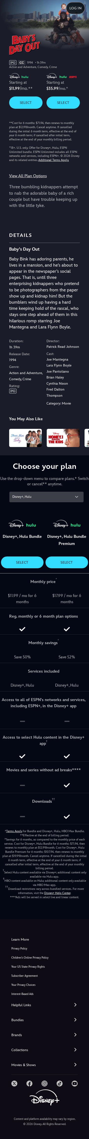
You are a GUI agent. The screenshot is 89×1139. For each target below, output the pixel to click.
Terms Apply (14, 831)
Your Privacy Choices (23, 985)
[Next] (80, 437)
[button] (44, 1005)
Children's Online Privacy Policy (29, 957)
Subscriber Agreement (24, 975)
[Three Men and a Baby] (25, 438)
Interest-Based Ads (22, 994)
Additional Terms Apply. (53, 160)
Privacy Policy (19, 948)
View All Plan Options (28, 176)
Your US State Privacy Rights (28, 966)
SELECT (26, 103)
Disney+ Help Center (57, 893)
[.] (14, 1083)
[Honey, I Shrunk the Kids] (63, 438)
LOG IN (75, 8)
